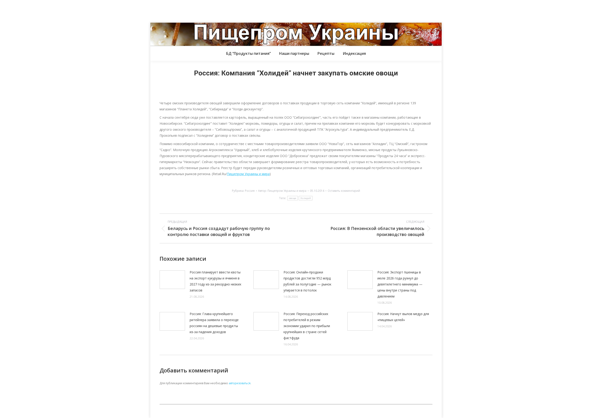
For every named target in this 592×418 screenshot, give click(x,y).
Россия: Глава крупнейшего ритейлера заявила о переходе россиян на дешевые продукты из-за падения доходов (214, 323)
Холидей (305, 198)
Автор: (282, 191)
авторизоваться (239, 383)
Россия (250, 191)
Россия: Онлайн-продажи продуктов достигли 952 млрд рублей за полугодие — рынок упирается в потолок (307, 281)
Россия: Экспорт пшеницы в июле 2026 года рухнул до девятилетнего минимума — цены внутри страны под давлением (399, 284)
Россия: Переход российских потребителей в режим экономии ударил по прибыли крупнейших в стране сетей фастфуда (307, 326)
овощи (292, 198)
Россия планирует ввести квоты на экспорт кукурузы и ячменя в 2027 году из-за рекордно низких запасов (215, 281)
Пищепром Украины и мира (248, 174)
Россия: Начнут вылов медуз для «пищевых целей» (403, 317)
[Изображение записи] (172, 279)
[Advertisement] (84, 10)
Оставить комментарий (344, 191)
